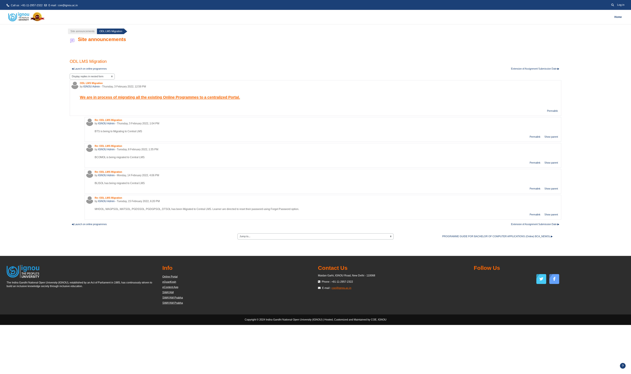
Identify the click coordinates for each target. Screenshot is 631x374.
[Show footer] (623, 366)
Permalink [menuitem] (552, 110)
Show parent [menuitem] (551, 136)
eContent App (170, 287)
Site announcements (82, 31)
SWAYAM (168, 292)
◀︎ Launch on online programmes (89, 68)
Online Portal (170, 276)
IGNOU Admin (91, 86)
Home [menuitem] (618, 17)
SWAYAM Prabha (172, 297)
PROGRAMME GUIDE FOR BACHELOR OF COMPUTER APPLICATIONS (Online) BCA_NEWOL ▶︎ (497, 236)
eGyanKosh (169, 281)
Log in (620, 4)
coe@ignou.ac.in (68, 5)
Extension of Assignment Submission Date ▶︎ (535, 68)
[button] (612, 5)
